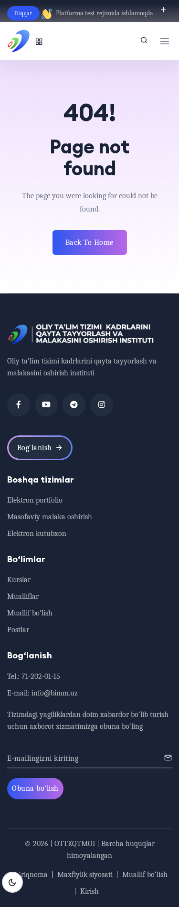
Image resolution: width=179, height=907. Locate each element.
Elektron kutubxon (36, 533)
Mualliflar (23, 596)
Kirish (89, 891)
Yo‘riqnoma (29, 874)
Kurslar (19, 579)
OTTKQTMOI (74, 843)
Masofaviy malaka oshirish (49, 517)
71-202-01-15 (40, 676)
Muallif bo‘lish (30, 613)
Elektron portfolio (35, 500)
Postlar (18, 629)
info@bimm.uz (55, 693)
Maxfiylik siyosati (85, 874)
